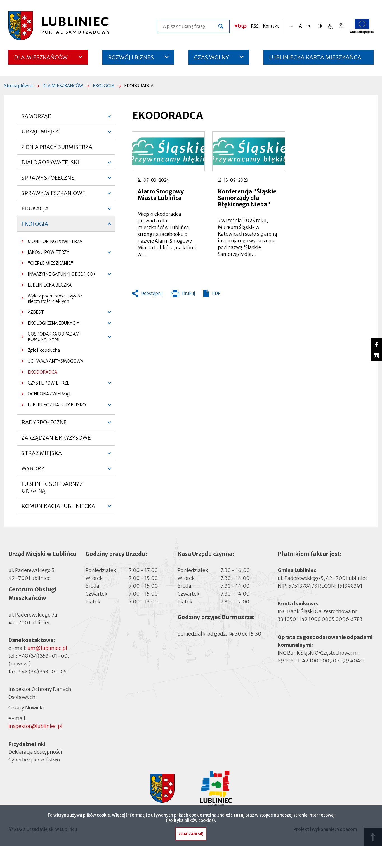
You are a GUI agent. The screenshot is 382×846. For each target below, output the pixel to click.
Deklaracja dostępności (35, 752)
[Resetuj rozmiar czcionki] (300, 26)
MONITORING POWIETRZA (55, 241)
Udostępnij (151, 293)
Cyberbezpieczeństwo (34, 759)
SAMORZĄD (37, 118)
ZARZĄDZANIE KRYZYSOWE (56, 437)
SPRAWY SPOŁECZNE (48, 180)
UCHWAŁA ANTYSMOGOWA (55, 361)
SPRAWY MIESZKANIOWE (53, 195)
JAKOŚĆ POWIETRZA (45, 254)
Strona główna (18, 85)
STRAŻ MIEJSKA (42, 455)
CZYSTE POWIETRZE (45, 384)
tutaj (239, 815)
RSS (255, 26)
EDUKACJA (35, 210)
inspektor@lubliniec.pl (35, 726)
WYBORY (33, 470)
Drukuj (183, 295)
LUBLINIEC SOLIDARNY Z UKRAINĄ (52, 487)
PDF (216, 293)
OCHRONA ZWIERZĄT (49, 394)
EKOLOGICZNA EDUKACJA (50, 324)
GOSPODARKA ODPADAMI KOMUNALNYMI (51, 338)
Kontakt (271, 26)
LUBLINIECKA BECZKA (50, 285)
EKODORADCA (42, 372)
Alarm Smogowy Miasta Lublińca (161, 194)
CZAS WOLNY (211, 57)
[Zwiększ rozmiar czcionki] (309, 26)
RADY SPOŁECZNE (44, 424)
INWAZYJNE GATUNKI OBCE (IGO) (58, 275)
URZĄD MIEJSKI (41, 133)
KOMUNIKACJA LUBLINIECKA (58, 508)
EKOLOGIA (103, 85)
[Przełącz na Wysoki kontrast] (321, 26)
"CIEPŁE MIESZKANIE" (50, 263)
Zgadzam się (190, 833)
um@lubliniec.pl (47, 648)
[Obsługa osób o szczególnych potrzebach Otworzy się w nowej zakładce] (341, 26)
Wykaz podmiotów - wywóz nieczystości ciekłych (55, 298)
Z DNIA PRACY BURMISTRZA (57, 147)
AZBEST (33, 314)
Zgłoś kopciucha (44, 350)
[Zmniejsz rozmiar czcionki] (291, 26)
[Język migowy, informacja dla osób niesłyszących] (330, 26)
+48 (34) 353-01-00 (42, 656)
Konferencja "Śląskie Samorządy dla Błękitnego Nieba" (247, 198)
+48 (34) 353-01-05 (42, 671)
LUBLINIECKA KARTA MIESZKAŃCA (315, 59)
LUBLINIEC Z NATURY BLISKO (54, 406)
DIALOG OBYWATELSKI (50, 164)
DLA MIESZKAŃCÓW (41, 57)
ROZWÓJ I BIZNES (131, 57)
